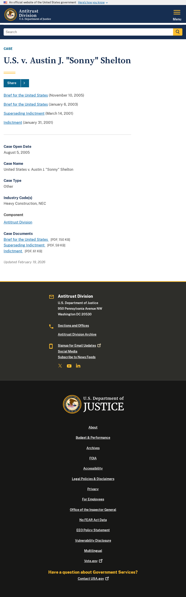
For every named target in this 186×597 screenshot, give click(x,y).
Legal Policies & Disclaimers (93, 479)
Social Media (67, 351)
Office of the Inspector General (93, 510)
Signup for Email (77, 345)
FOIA (93, 458)
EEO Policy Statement (93, 530)
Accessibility (93, 468)
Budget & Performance (93, 437)
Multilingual (93, 551)
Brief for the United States (26, 95)
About (93, 427)
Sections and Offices (73, 325)
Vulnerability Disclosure (93, 540)
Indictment (13, 122)
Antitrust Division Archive (77, 334)
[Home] (28, 20)
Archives (93, 448)
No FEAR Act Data (93, 520)
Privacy (93, 489)
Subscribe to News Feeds (76, 357)
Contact (91, 578)
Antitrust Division (18, 222)
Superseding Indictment (24, 113)
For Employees (93, 499)
